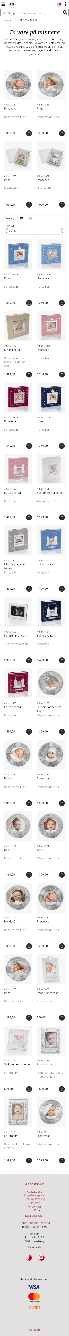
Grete (40, 850)
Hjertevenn (43, 278)
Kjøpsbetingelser (34, 1195)
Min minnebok (12, 349)
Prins (40, 108)
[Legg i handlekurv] (29, 133)
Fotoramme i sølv (15, 635)
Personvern (34, 1206)
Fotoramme (44, 1064)
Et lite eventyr (12, 492)
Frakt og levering (34, 1199)
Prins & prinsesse (47, 993)
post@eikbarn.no (39, 1222)
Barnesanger (45, 778)
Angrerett (34, 1203)
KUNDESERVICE (35, 1184)
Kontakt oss (34, 1191)
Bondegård (11, 921)
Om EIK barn (34, 1210)
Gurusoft (34, 1329)
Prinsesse (10, 108)
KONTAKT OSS (34, 1215)
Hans (7, 850)
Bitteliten (9, 778)
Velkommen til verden (50, 492)
